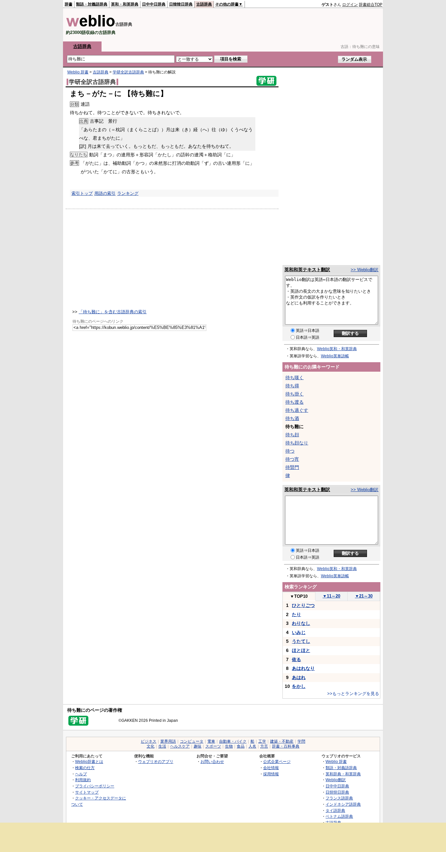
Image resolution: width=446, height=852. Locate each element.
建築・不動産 (282, 741)
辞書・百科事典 (285, 746)
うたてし (301, 641)
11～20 (331, 596)
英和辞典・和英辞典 (343, 774)
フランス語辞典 (339, 798)
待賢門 (292, 467)
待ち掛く (294, 393)
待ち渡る (294, 402)
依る (296, 659)
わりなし (301, 623)
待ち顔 (292, 434)
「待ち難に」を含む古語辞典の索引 (113, 311)
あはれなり (303, 668)
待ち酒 (292, 418)
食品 (241, 746)
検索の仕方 (85, 768)
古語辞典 (204, 4)
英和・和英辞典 (124, 4)
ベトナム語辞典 (339, 816)
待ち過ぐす (296, 410)
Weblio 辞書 (77, 72)
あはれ (299, 677)
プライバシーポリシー (94, 786)
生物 (229, 746)
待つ (290, 451)
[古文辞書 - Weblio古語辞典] (90, 25)
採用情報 (271, 774)
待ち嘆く (294, 377)
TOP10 (299, 596)
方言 (264, 746)
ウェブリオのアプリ (155, 761)
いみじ (299, 632)
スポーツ (213, 746)
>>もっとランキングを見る (353, 693)
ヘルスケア (180, 746)
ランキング (127, 193)
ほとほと (301, 650)
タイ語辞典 (335, 810)
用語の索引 (105, 193)
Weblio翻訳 (336, 780)
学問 (301, 741)
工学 (262, 741)
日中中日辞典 (154, 4)
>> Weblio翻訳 (364, 269)
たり (296, 614)
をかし (299, 686)
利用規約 (83, 780)
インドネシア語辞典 (343, 804)
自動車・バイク (233, 741)
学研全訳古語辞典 (128, 72)
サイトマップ (87, 792)
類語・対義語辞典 (91, 4)
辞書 (68, 4)
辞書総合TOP (370, 4)
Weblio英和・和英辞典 (337, 349)
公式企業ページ (277, 761)
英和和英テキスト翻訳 (307, 269)
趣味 (197, 746)
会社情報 (271, 768)
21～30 (364, 596)
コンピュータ (191, 741)
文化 (150, 746)
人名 (252, 746)
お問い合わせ (212, 761)
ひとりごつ (303, 605)
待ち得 (292, 385)
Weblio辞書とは (89, 761)
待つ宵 (292, 459)
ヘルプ (81, 774)
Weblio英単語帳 (335, 356)
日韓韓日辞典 (181, 4)
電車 (211, 741)
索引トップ (82, 193)
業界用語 (168, 741)
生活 (162, 746)
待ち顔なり (296, 442)
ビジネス (148, 741)
